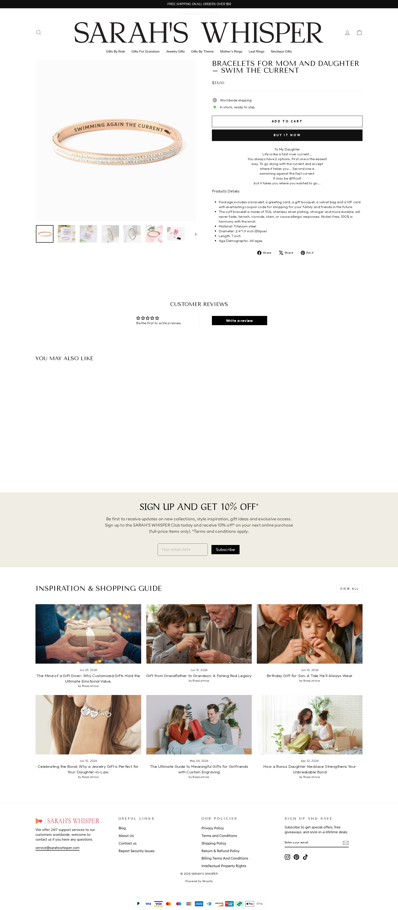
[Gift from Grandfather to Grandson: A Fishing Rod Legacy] (199, 634)
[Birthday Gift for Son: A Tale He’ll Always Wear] (310, 634)
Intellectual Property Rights (224, 866)
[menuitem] (116, 51)
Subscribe (225, 550)
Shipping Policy (214, 843)
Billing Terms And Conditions (225, 858)
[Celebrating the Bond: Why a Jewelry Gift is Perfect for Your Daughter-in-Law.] (88, 724)
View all (349, 588)
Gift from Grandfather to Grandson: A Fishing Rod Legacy (199, 675)
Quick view (74, 445)
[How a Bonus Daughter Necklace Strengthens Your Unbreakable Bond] (310, 724)
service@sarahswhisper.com (57, 847)
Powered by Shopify (199, 881)
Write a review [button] (239, 320)
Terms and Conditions (219, 836)
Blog (122, 828)
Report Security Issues (137, 851)
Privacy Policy (213, 828)
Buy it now (287, 135)
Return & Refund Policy (221, 851)
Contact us (128, 843)
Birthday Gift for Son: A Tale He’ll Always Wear (310, 675)
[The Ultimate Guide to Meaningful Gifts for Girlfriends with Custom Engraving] (199, 724)
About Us (126, 836)
